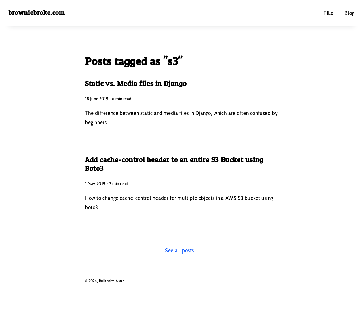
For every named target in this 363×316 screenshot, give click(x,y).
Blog (349, 13)
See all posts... (181, 250)
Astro (120, 280)
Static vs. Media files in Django (136, 83)
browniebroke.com (37, 12)
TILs (328, 13)
